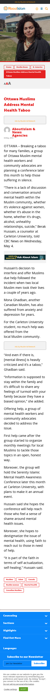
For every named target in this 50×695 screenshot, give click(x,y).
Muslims (9, 579)
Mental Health (30, 585)
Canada (31, 579)
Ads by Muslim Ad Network (25, 2)
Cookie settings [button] (10, 689)
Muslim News (22, 67)
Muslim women (12, 585)
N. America (37, 67)
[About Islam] (14, 8)
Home (8, 67)
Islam (20, 579)
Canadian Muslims (14, 590)
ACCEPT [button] (23, 689)
